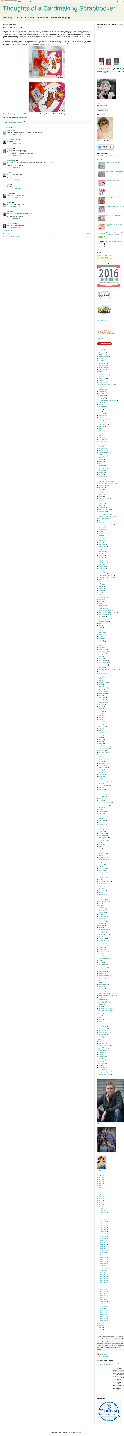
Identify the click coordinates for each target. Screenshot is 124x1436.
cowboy (100, 500)
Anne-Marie (10, 148)
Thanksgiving (101, 1001)
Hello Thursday (102, 653)
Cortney (100, 496)
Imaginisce (101, 680)
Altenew (100, 376)
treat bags (100, 1021)
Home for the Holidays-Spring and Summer (109, 669)
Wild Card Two (102, 1056)
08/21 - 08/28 (103, 1246)
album (100, 371)
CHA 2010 (101, 461)
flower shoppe (101, 597)
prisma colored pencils (104, 826)
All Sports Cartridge (103, 375)
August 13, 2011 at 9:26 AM (13, 218)
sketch (100, 905)
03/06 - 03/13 (103, 1302)
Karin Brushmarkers (103, 710)
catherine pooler (102, 456)
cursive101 (101, 527)
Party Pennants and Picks (104, 802)
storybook (100, 956)
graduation (101, 631)
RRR (99, 855)
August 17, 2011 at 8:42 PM (13, 227)
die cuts (100, 538)
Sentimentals (101, 883)
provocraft (100, 831)
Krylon (100, 713)
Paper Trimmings (102, 796)
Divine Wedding (102, 546)
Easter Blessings (102, 562)
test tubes (100, 997)
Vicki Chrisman (11, 223)
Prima (99, 822)
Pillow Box (101, 813)
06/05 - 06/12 (103, 1274)
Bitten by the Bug (102, 424)
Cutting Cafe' (101, 529)
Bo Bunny (100, 430)
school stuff (101, 864)
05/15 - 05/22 (103, 1280)
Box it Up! (100, 433)
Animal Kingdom (102, 389)
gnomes (100, 627)
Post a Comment (9, 230)
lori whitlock (101, 730)
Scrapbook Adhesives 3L (104, 874)
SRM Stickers (101, 938)
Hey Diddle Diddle (103, 660)
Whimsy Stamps (102, 1050)
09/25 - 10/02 (103, 1236)
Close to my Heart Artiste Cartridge (106, 483)
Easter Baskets (102, 561)
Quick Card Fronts (102, 837)
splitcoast (100, 927)
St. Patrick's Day (102, 940)
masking (100, 735)
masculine (101, 734)
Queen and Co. (102, 835)
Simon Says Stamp (103, 899)
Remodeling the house (104, 852)
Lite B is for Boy (102, 726)
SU (99, 960)
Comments (102, 30)
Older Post (88, 233)
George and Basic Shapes (104, 610)
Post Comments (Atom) (15, 236)
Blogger (79, 1432)
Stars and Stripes (102, 951)
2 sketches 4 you (102, 351)
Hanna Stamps (102, 643)
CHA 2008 (101, 459)
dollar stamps (101, 551)
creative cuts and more (104, 513)
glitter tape (101, 625)
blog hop (100, 428)
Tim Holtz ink (101, 1012)
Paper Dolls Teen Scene (104, 782)
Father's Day (101, 588)
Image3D (100, 677)
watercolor (101, 1043)
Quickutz (100, 839)
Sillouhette (101, 898)
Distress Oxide (102, 544)
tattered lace (101, 988)
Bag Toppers (101, 408)
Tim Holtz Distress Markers (105, 1010)
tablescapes (101, 979)
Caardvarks (101, 446)
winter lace (101, 1061)
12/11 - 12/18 (103, 1213)
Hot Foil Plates (102, 673)
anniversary (101, 391)
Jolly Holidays (101, 697)
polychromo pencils (103, 816)
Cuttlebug (100, 531)
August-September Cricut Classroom (107, 400)
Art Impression (102, 395)
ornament (100, 778)
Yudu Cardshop (102, 1073)
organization (101, 776)
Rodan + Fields (102, 853)
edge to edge (101, 566)
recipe (100, 850)
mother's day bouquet (103, 747)
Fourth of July (101, 605)
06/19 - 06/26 (103, 1270)
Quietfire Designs (102, 840)
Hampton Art (101, 642)
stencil (100, 953)
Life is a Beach (102, 721)
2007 (100, 1330)
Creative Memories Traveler (105, 518)
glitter (99, 623)
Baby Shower (101, 406)
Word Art (100, 1065)
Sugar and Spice (102, 964)
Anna (8, 184)
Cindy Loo (101, 474)
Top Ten (100, 1019)
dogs (99, 550)
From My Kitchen (102, 608)
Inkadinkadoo (101, 686)
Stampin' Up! (101, 947)
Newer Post (6, 233)
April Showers (101, 393)
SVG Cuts (100, 969)
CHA (99, 457)
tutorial (100, 1025)
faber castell (101, 579)
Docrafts (100, 548)
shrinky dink (101, 892)
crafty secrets (13, 122)
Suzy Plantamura (102, 967)
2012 (100, 1204)
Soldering (100, 914)
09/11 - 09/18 (103, 1240)
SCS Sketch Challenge (104, 877)
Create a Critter (102, 511)
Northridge (101, 774)
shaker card (101, 886)
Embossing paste (102, 573)
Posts (100, 27)
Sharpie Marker (102, 890)
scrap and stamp (102, 868)
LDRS (99, 719)
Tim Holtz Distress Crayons (105, 1008)
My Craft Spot (101, 750)
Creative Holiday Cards (104, 514)
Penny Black (101, 807)
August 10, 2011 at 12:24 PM (14, 155)
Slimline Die (101, 909)
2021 (100, 1185)
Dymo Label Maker (103, 557)
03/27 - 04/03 (103, 1295)
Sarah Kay (101, 861)
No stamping (101, 769)
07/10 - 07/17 (103, 1264)
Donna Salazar (102, 553)
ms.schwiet (10, 193)
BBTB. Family (101, 413)
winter (99, 1058)
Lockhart (100, 728)
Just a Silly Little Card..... (106, 1252)
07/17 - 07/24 (103, 1261)
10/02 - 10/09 (103, 1234)
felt (99, 594)
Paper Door (101, 783)
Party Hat (100, 800)
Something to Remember (104, 916)
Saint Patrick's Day (103, 857)
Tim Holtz (100, 1006)
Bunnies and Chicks (103, 443)
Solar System (101, 912)
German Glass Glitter (103, 614)
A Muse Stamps (102, 365)
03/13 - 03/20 (103, 1299)
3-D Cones (101, 360)
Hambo (100, 640)
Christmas (100, 472)
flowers (100, 601)
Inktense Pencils (102, 688)
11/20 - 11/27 (103, 1219)
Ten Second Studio (103, 991)
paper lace (101, 787)
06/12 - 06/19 (103, 1272)
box (99, 432)
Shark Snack (101, 888)
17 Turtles (100, 349)
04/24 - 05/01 (103, 1287)
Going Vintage (103, 1254)
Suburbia (100, 962)
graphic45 (100, 636)
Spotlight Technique (103, 929)
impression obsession (103, 682)
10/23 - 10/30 (103, 1227)
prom (99, 828)
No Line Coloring (102, 767)
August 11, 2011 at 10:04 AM (14, 188)
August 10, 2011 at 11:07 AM (14, 134)
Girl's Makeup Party (103, 621)
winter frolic (101, 1060)
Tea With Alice (81, 41)
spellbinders (19, 122)
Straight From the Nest (103, 958)
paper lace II (101, 789)
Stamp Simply (101, 942)
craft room (100, 505)
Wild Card (100, 1054)
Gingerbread (101, 620)
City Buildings (101, 476)
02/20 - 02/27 (103, 1306)
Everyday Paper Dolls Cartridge (106, 575)
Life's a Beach (101, 723)
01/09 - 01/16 (103, 1318)
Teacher (100, 990)
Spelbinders (101, 923)
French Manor (101, 607)
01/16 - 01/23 (103, 1316)
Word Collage (101, 1069)
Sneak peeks (101, 910)
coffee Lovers (101, 487)
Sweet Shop (101, 973)
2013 (100, 1202)
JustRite (100, 708)
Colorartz (100, 489)
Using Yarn (101, 1030)
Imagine (100, 678)
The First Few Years (103, 1003)
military (100, 737)
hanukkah (100, 645)
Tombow (100, 1014)
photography (101, 811)
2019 (100, 1190)
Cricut (99, 520)
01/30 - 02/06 (103, 1312)
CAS (99, 454)
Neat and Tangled (102, 759)
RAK (99, 846)
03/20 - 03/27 (103, 1297)
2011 (100, 1206)
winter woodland (102, 1063)
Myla (99, 754)
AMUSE (100, 386)
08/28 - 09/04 (103, 1244)
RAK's (99, 848)
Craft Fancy (101, 503)
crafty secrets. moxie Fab (104, 509)
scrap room (101, 870)
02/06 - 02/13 (103, 1310)
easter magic (101, 564)
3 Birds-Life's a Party (103, 356)
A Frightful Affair (102, 363)
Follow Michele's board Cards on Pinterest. (107, 155)
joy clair (100, 701)
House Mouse (101, 675)
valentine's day (102, 1034)
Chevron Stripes (102, 470)
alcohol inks (101, 373)
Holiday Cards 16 (102, 665)
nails (99, 756)
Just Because (101, 704)
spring (100, 931)
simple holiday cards (103, 901)
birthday (100, 421)
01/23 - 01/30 (103, 1314)
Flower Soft (101, 599)
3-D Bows (100, 358)
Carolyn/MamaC (11, 160)
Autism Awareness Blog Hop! (113, 162)
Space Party (101, 920)
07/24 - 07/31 (103, 1259)
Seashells (100, 879)
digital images (101, 540)
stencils (100, 955)
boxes (99, 435)
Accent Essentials (102, 369)
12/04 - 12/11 (103, 1215)
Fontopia (100, 603)
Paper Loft (101, 791)
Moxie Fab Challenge (103, 748)
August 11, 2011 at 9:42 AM (13, 179)
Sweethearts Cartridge (104, 975)
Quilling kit (101, 844)
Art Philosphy (101, 397)
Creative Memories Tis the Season (106, 516)
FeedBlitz (105, 110)
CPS (99, 502)
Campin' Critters (102, 450)
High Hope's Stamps (103, 662)
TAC (99, 980)
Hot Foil (100, 671)
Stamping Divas (102, 949)
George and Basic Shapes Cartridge (107, 612)
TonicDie (100, 1017)
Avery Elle (100, 402)
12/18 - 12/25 (103, 1210)
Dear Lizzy (101, 535)
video (99, 1036)
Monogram (101, 745)
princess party (101, 824)
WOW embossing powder (104, 1071)
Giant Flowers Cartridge (104, 618)
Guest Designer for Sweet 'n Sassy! (114, 171)
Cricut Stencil (101, 526)
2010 (100, 1323)
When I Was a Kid (102, 1049)
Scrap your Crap (102, 872)
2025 (100, 1177)
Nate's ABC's (101, 758)
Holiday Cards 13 (102, 664)
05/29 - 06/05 (103, 1276)
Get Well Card (101, 616)
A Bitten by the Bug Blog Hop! (113, 197)
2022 (100, 1183)
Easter (100, 559)
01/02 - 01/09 (103, 1320)
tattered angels (102, 986)
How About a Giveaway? (112, 189)
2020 (100, 1187)
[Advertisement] (106, 43)
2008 (100, 1327)
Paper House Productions (104, 785)
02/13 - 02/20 (103, 1308)
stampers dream (102, 945)
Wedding (100, 1047)
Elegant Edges (102, 568)
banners (100, 410)
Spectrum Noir (102, 922)
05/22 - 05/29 (103, 1278)
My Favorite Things (103, 752)
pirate (99, 815)
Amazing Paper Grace (103, 382)
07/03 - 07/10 (103, 1266)
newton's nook (102, 765)
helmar (100, 654)
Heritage (100, 656)
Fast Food (100, 586)
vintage (100, 1037)
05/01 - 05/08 (103, 1285)
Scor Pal (100, 866)
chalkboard (101, 465)
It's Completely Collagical (102, 325)
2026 (100, 1175)
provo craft (101, 829)
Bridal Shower (101, 439)
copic (99, 491)
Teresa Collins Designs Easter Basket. (107, 995)
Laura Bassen (101, 715)
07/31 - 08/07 (103, 1257)
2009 (100, 1325)
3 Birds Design (102, 352)
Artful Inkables (101, 399)
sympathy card (102, 977)
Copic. (100, 492)
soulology (100, 918)
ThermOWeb (101, 1004)
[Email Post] (24, 121)
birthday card (101, 422)
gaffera (68, 1432)
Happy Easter (101, 647)
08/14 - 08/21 (103, 1248)
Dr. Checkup (101, 555)
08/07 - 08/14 (103, 1251)
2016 (100, 1196)
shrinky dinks (101, 894)
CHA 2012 (101, 463)
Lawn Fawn (101, 717)
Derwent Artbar (102, 537)
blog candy (101, 426)
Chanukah (101, 467)
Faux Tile (100, 590)
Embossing (101, 572)
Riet (8, 172)
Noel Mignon (101, 772)
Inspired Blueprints (103, 691)
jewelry (100, 695)
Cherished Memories (103, 469)
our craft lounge (102, 780)
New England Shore (103, 763)
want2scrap (101, 1041)
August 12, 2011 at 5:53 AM (13, 206)
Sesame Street (102, 885)
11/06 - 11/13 (103, 1223)
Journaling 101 (102, 699)
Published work (102, 833)
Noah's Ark (101, 771)
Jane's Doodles (102, 693)
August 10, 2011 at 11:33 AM (14, 143)
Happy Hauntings (102, 649)
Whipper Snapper (102, 1052)
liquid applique (102, 724)
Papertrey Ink (101, 798)
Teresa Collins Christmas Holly (106, 993)
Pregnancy (101, 818)
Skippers (100, 907)
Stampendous (101, 944)
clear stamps (101, 480)
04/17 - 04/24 (103, 1289)
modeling (100, 743)
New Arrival (101, 761)
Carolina (9, 202)
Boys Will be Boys (102, 437)
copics (8, 122)
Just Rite (100, 706)
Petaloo (100, 809)
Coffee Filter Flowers (103, 485)
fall (99, 583)
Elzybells (100, 570)
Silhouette (100, 896)
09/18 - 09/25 (103, 1238)
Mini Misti (100, 741)
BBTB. (100, 411)
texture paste (101, 999)
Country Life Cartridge (103, 498)
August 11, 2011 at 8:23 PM (13, 197)
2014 (100, 1200)
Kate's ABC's (101, 712)
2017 (100, 1194)
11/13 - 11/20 (103, 1221)
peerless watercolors (103, 804)
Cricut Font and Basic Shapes (105, 524)
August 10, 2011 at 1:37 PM (13, 167)
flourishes (100, 596)
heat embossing (102, 651)
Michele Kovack (103, 1354)
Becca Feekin (101, 415)
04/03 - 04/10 (103, 1293)
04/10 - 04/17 (103, 1291)
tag (99, 982)
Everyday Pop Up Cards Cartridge (106, 577)
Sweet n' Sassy (102, 971)
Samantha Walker (102, 859)
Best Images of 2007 (103, 419)
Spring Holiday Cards (103, 934)
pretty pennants (102, 820)
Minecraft (100, 739)
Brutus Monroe (102, 441)
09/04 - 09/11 (103, 1242)
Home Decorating (102, 667)
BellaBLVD (101, 417)
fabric (99, 581)
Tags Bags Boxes (102, 984)
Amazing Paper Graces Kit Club (106, 384)
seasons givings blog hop (104, 881)
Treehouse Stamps (103, 1023)
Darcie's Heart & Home (104, 533)
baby (99, 404)
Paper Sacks (101, 793)
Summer (100, 966)
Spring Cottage (102, 933)
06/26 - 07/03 (103, 1268)
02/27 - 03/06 (103, 1304)
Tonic (99, 1015)
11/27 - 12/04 (103, 1217)
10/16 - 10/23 (103, 1229)
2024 (100, 1179)
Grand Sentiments (102, 632)
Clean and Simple (102, 478)
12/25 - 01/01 (103, 1208)
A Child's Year (101, 362)
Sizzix (99, 903)
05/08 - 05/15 (103, 1282)
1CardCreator (10, 130)
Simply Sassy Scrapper (13, 139)
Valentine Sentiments (103, 1032)
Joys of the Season (103, 702)
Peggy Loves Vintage (103, 805)
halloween (101, 638)
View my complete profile (103, 1356)
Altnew (100, 380)
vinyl (99, 1039)
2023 (100, 1181)
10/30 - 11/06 (103, 1225)
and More (100, 387)
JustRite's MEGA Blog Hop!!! (113, 180)
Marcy (8, 211)
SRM (99, 936)
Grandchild (101, 634)
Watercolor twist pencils (104, 1045)
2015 (100, 1198)
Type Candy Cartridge (103, 1028)
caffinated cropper (102, 448)
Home (47, 233)
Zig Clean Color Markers (104, 1074)
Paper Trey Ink (102, 794)
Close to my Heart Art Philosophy (106, 481)
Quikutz (100, 842)
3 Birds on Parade (102, 354)
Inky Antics (101, 690)
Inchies (100, 684)
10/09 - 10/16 (103, 1232)
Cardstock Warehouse (103, 452)
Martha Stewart (102, 732)
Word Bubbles (101, 1067)
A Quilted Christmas (103, 367)
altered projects (102, 378)
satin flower (101, 863)
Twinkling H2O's (102, 1026)
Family (100, 584)
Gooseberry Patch (102, 629)
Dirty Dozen (101, 542)
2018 (100, 1192)
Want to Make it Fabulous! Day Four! (115, 241)
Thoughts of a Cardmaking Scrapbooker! (60, 8)
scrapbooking (101, 875)
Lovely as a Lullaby (102, 320)
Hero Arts (100, 658)
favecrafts (100, 592)
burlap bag (101, 445)
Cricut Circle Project (103, 522)
